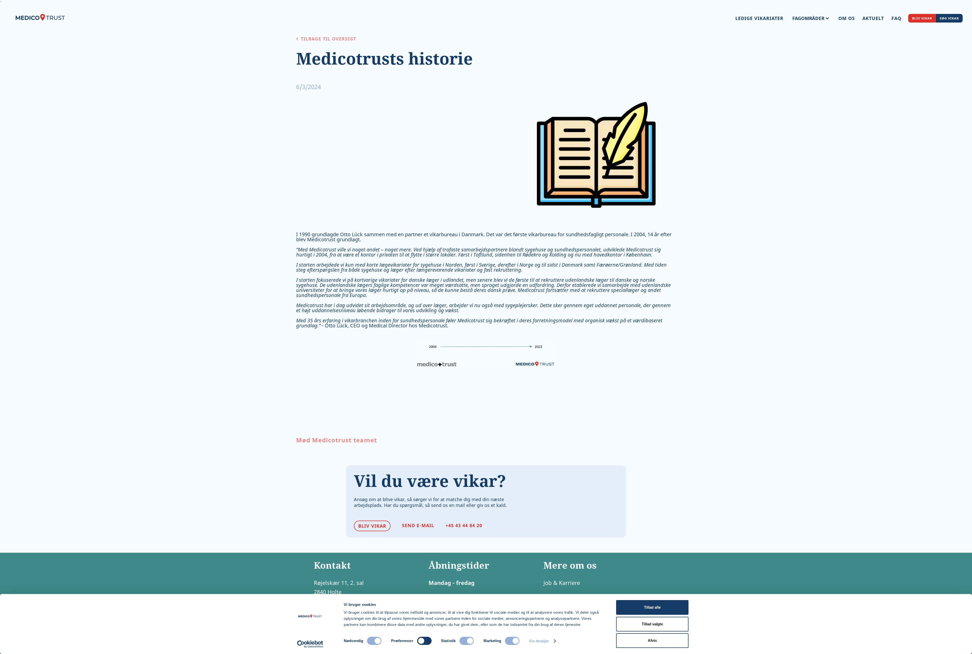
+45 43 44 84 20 (464, 525)
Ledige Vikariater (759, 18)
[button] (811, 18)
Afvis (652, 640)
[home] (40, 17)
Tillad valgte (652, 624)
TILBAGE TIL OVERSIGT (328, 38)
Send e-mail (418, 525)
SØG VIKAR (949, 18)
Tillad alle (652, 607)
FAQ (896, 18)
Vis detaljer (539, 641)
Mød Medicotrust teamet (336, 440)
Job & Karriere (561, 582)
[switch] (424, 641)
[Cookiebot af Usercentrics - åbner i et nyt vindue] (310, 644)
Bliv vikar (922, 18)
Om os (846, 18)
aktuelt (873, 18)
